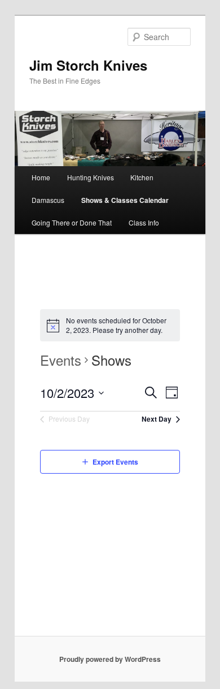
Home (41, 177)
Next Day (156, 419)
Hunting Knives (90, 177)
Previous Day (69, 418)
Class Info (144, 222)
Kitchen (141, 177)
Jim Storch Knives (88, 65)
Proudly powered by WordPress (110, 659)
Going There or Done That (72, 222)
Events (60, 360)
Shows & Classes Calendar (125, 200)
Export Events (115, 462)
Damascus (48, 200)
